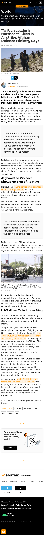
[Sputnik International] (7, 3)
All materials (11, 86)
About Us (4, 502)
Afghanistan (27, 409)
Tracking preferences (23, 508)
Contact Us (5, 505)
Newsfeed (17, 409)
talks (3, 413)
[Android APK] (8, 514)
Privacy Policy (26, 505)
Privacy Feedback (7, 508)
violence (10, 413)
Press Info (13, 502)
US (17, 413)
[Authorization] (31, 2)
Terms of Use (22, 502)
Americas (13, 482)
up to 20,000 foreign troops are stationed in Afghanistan (19, 380)
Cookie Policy (15, 505)
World (4, 409)
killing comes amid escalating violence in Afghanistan (22, 188)
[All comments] (3, 531)
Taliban (36, 409)
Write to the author (22, 86)
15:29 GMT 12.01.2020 (9, 45)
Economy (31, 482)
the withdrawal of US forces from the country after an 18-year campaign (21, 336)
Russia (22, 482)
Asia (10, 409)
